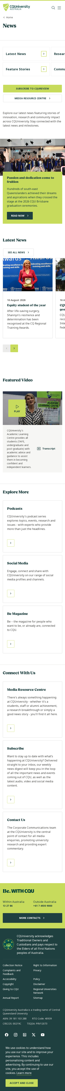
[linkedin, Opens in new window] (24, 1035)
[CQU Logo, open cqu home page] (16, 7)
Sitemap (38, 997)
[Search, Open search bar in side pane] (53, 8)
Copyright (8, 984)
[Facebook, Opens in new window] (6, 1035)
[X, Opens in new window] (33, 1035)
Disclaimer (39, 984)
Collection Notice (12, 965)
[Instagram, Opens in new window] (15, 1035)
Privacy (37, 970)
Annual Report (11, 997)
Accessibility (9, 979)
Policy (36, 979)
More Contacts (29, 918)
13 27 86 (7, 905)
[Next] (14, 348)
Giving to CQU (11, 989)
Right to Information (45, 965)
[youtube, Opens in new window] (42, 1035)
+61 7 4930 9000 (42, 905)
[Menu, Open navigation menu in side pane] (59, 8)
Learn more (24, 1073)
